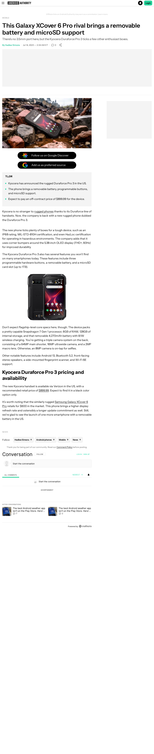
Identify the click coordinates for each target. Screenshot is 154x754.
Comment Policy (64, 447)
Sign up (86, 454)
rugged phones (44, 211)
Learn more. (103, 14)
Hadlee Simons (12, 45)
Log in (79, 454)
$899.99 (44, 390)
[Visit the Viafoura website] (85, 526)
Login (148, 3)
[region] (47, 490)
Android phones (45, 440)
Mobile (5, 18)
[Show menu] (3, 3)
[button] (77, 3)
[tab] (10, 474)
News (5, 432)
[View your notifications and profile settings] (89, 475)
